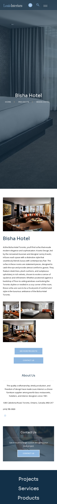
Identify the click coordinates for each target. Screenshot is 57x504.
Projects (28, 479)
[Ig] (5, 417)
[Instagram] (30, 5)
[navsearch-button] (38, 5)
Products (28, 498)
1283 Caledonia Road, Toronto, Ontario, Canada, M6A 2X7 (28, 402)
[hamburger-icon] (45, 6)
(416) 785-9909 (9, 409)
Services (28, 488)
